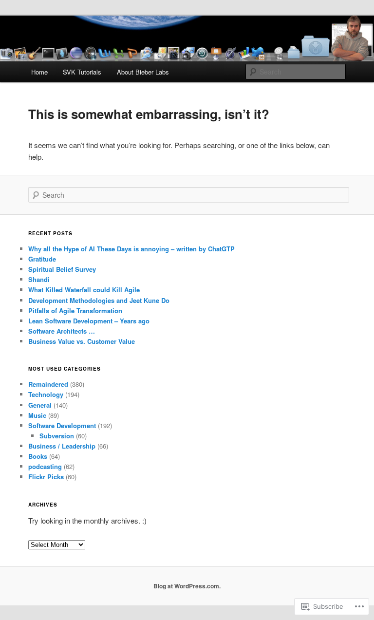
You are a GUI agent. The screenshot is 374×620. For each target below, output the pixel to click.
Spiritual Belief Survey (62, 269)
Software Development (62, 425)
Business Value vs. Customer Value (81, 341)
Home (39, 71)
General (40, 405)
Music (37, 415)
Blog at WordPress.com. (187, 586)
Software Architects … (61, 331)
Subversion (56, 435)
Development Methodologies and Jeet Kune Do (98, 300)
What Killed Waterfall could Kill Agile (84, 289)
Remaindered (48, 384)
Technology (45, 394)
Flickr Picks (46, 476)
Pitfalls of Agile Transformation (75, 310)
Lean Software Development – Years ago (89, 320)
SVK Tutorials (82, 71)
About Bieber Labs (143, 71)
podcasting (45, 466)
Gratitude (42, 258)
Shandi (39, 279)
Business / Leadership (61, 446)
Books (37, 456)
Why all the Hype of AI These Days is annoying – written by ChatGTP (131, 248)
